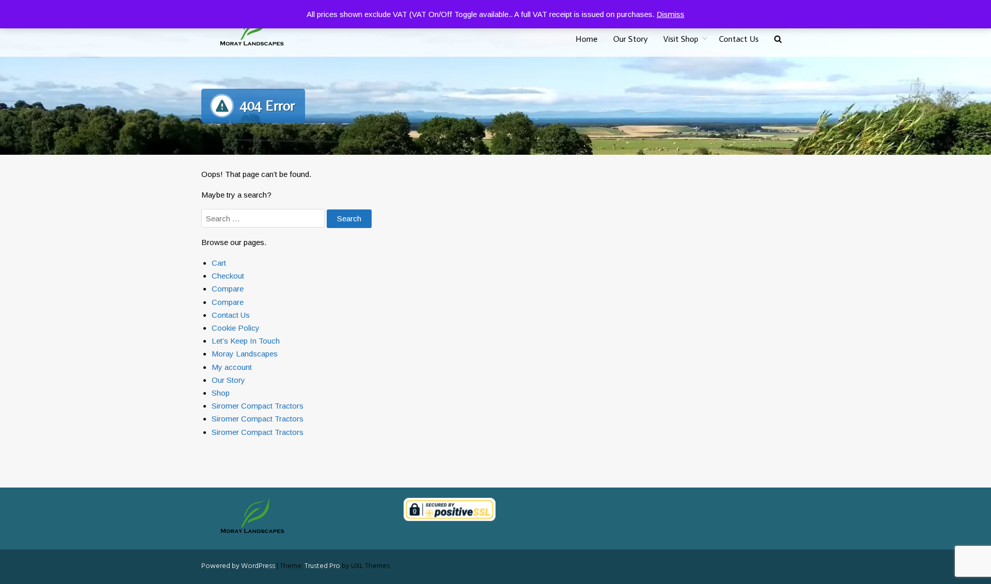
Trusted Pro (322, 566)
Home (587, 39)
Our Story (630, 39)
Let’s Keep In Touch (246, 340)
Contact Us (739, 39)
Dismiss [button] (670, 14)
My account (232, 367)
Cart (219, 262)
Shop (221, 392)
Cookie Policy (236, 327)
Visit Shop (680, 39)
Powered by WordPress (238, 566)
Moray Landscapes (245, 353)
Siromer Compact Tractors (257, 405)
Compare (228, 288)
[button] (778, 39)
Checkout (228, 275)
